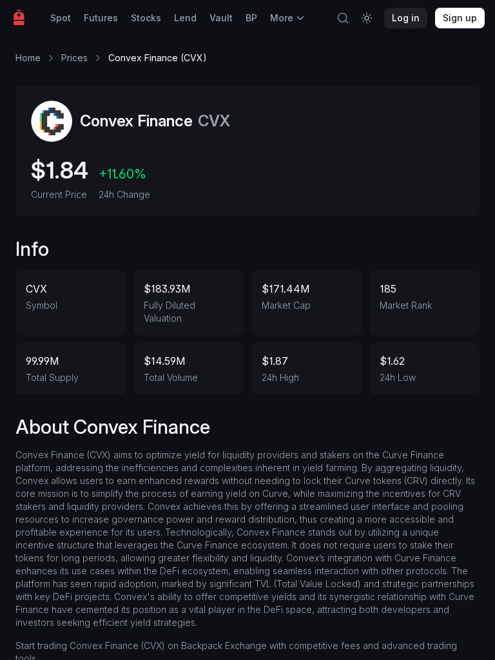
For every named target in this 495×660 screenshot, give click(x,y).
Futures (101, 17)
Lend (185, 17)
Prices (74, 57)
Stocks (146, 17)
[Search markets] (342, 18)
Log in (406, 17)
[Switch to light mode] (366, 18)
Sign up (460, 17)
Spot (60, 17)
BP (251, 17)
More (281, 17)
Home (28, 57)
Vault (221, 17)
